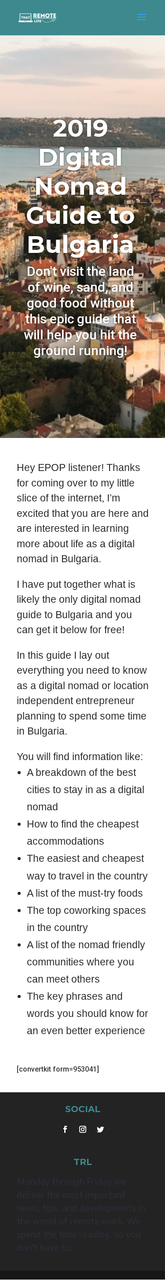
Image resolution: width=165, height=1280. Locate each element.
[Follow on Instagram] (83, 1129)
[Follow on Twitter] (100, 1129)
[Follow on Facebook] (65, 1129)
